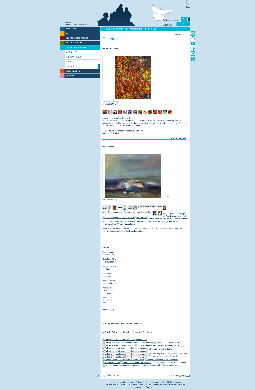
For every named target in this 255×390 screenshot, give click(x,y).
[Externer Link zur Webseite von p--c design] (188, 2)
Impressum (139, 387)
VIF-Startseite (121, 29)
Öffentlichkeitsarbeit (139, 29)
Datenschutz (151, 387)
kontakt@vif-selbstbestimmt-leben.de (169, 385)
